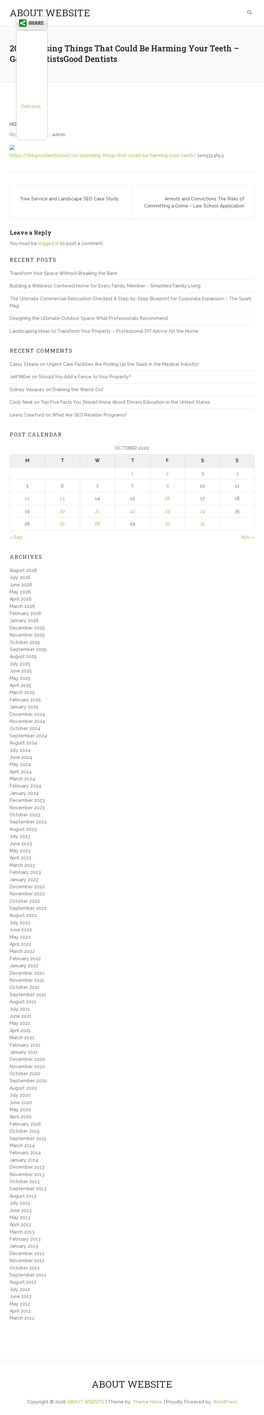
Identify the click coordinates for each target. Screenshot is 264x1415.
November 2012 (27, 1260)
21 (97, 511)
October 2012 (25, 1267)
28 (97, 523)
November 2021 (27, 980)
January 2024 (24, 793)
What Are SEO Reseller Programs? (89, 414)
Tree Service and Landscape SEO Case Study (69, 198)
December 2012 (27, 1253)
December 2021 (27, 973)
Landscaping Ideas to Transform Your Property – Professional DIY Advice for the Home (104, 331)
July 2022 (20, 922)
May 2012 (20, 1303)
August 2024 (23, 742)
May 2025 (20, 678)
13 (62, 498)
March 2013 (22, 1232)
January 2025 (24, 706)
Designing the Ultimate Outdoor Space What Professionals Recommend (89, 318)
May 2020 (20, 1109)
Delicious (31, 106)
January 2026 (24, 620)
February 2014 (25, 1152)
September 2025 (28, 649)
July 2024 (20, 750)
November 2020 (27, 1066)
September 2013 (28, 1188)
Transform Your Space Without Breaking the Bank (63, 273)
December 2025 (27, 627)
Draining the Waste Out (77, 389)
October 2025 (25, 642)
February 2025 (25, 699)
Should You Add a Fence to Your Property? (85, 376)
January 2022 (24, 965)
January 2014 (24, 1160)
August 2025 (23, 656)
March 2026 (22, 606)
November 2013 (27, 1174)
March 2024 (22, 778)
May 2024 (20, 764)
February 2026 (25, 613)
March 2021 (22, 1037)
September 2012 (28, 1275)
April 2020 (21, 1116)
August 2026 (23, 570)
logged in (48, 243)
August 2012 (23, 1282)
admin (58, 134)
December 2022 (27, 886)
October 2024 (25, 728)
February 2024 (25, 785)
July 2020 (20, 1095)
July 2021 (20, 1009)
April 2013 (20, 1224)
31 (202, 523)
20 (62, 511)
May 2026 (20, 591)
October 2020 (25, 1073)
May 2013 (20, 1217)
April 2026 (21, 599)
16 (167, 498)
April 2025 (20, 685)
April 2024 (21, 771)
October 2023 (25, 814)
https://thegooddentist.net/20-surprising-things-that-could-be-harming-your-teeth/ (103, 155)
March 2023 (22, 865)
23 (167, 511)
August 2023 (23, 829)
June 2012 (21, 1296)
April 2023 (20, 857)
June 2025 (21, 670)
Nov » (247, 537)
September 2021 (28, 994)
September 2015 (28, 1138)
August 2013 (23, 1196)
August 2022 (23, 915)
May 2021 (20, 1023)
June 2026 (21, 584)
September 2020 (28, 1080)
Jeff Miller (20, 376)
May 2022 (20, 937)
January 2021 (24, 1052)
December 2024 (27, 714)
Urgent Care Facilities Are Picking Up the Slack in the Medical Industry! (123, 364)
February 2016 (25, 1124)
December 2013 (27, 1167)
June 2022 (21, 929)
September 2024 (28, 735)
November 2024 (27, 721)
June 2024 (21, 757)
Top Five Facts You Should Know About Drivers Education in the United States (125, 402)
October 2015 (25, 1131)
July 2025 (20, 663)
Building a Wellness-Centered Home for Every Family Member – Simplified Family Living (105, 285)
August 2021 (23, 1001)
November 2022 (27, 893)
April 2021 (20, 1030)
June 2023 (21, 843)
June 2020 (21, 1102)
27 (62, 523)
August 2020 (23, 1088)
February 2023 (25, 872)
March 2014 (22, 1145)
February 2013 (25, 1239)
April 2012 (20, 1311)
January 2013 (24, 1246)
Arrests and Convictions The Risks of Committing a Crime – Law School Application (194, 202)
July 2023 (20, 836)
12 (27, 498)
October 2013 (25, 1181)
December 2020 (27, 1059)
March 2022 (22, 951)
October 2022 (25, 901)
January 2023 (24, 879)
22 (132, 511)
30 (167, 523)
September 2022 (28, 908)
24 (202, 511)
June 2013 (21, 1210)
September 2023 (28, 821)
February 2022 (25, 958)
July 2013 (20, 1203)
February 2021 (25, 1045)
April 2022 (20, 944)
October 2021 (25, 987)
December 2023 (27, 800)
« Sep (16, 537)
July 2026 (20, 577)
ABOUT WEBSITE (50, 12)
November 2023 (27, 807)
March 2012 (22, 1318)
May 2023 (20, 850)
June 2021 (21, 1016)
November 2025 (27, 634)
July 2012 (20, 1289)
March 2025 (22, 692)
